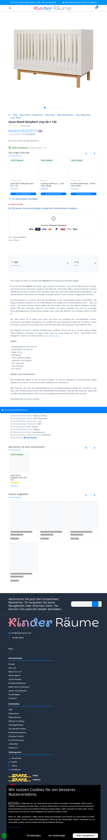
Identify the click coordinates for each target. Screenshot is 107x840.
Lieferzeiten (13, 744)
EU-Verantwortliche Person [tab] (15, 410)
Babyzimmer (37, 115)
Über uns (12, 668)
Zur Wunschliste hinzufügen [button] (25, 199)
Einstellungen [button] (34, 835)
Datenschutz (13, 713)
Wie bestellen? (14, 675)
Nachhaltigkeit (14, 694)
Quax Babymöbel (83, 115)
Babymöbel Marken (65, 115)
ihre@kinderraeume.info (21, 633)
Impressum (13, 748)
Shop (15, 115)
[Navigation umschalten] (10, 8)
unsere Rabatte (14, 679)
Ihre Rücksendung (16, 740)
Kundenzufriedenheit (17, 683)
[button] (32, 131)
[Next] (95, 153)
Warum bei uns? (15, 672)
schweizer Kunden (16, 736)
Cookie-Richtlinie (15, 827)
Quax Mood (16, 118)
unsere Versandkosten (17, 690)
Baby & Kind (25, 115)
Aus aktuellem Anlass (17, 729)
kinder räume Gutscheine (18, 687)
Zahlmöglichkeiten (15, 725)
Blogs (10, 649)
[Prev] (86, 153)
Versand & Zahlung (16, 721)
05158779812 (18, 638)
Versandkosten (30, 134)
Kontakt (11, 664)
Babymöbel (50, 115)
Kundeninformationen (17, 732)
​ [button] (95, 604)
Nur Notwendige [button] (56, 835)
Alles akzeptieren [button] (85, 835)
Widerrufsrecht (14, 717)
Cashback (12, 698)
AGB (10, 710)
